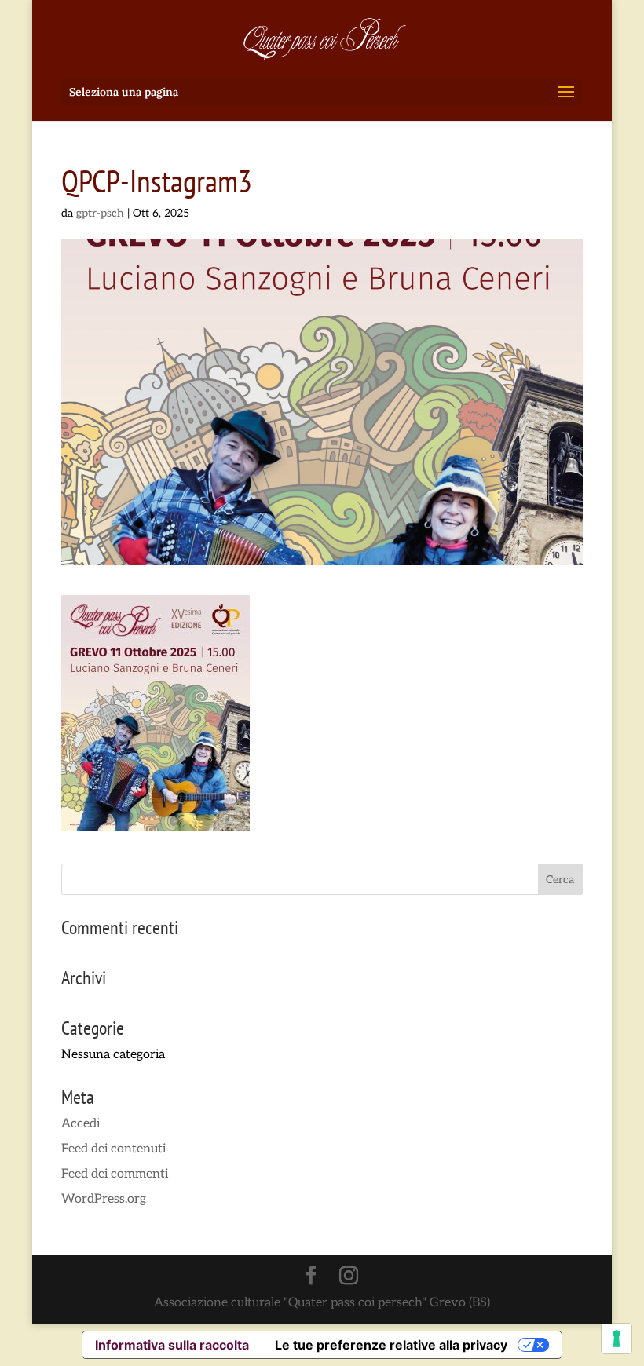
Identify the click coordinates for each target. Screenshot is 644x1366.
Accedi (80, 1123)
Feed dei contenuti (113, 1148)
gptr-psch (100, 213)
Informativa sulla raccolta (172, 1345)
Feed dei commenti (114, 1174)
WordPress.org (103, 1199)
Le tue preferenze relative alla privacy (391, 1345)
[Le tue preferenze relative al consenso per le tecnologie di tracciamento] (616, 1338)
